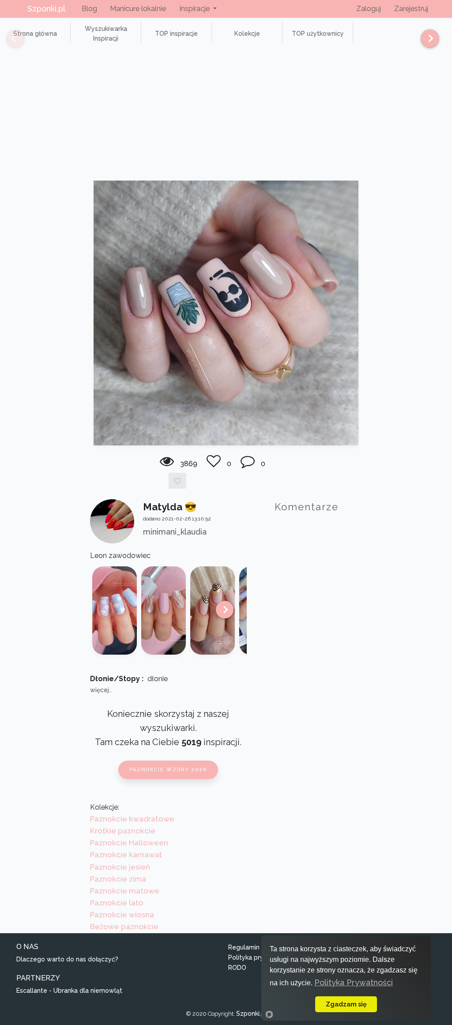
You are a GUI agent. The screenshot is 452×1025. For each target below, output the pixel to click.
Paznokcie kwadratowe (132, 818)
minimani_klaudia (175, 531)
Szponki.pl (46, 8)
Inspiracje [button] (195, 8)
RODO (237, 967)
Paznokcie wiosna (122, 914)
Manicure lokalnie (138, 8)
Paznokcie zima (118, 878)
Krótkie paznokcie (122, 830)
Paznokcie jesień (120, 867)
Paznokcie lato (116, 902)
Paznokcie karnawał (126, 854)
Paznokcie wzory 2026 (168, 770)
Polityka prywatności (259, 957)
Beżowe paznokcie (124, 926)
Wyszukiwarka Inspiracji (106, 33)
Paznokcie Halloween (129, 842)
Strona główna (35, 33)
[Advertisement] (226, 114)
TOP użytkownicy (318, 33)
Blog (89, 8)
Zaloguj (368, 8)
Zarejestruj (411, 8)
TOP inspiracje (176, 33)
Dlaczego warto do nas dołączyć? (67, 959)
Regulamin (244, 947)
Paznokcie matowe (124, 890)
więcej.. (101, 689)
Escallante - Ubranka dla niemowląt (69, 990)
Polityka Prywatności (353, 982)
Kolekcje (247, 33)
